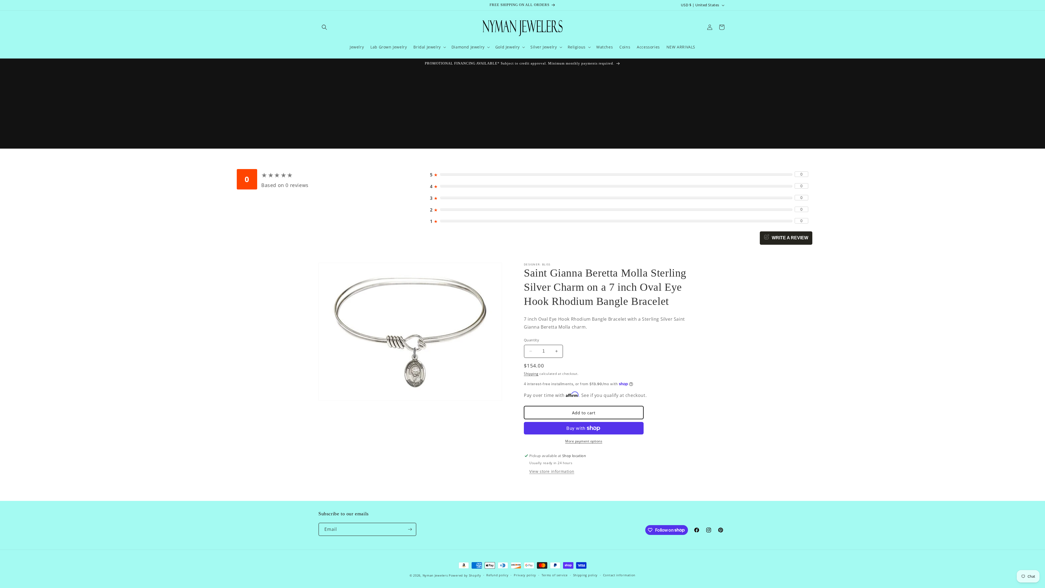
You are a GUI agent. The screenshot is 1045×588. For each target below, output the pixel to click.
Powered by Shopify (465, 575)
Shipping (531, 373)
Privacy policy (525, 575)
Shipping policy (585, 575)
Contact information (619, 575)
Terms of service (555, 575)
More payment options (583, 441)
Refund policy (497, 575)
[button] (324, 27)
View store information (551, 471)
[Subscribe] (410, 529)
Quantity (531, 340)
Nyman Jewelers (435, 575)
